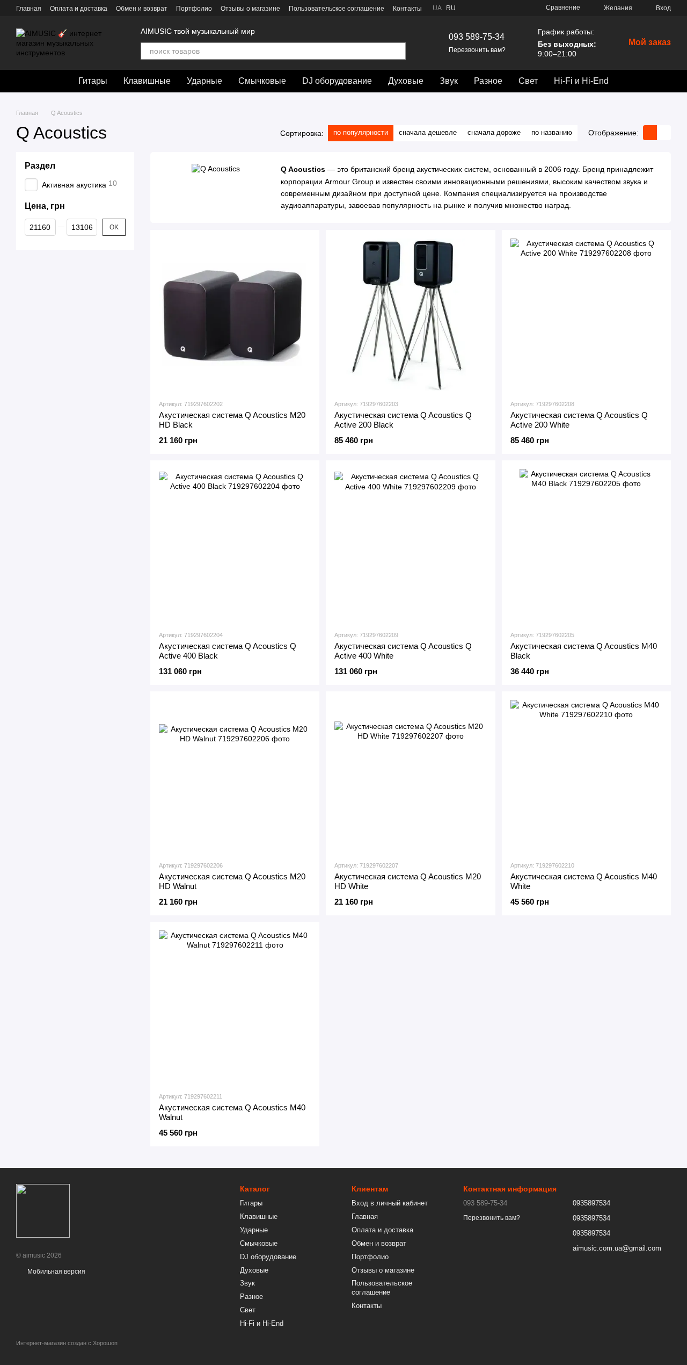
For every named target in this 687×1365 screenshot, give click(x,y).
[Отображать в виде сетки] (650, 132)
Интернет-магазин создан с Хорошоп (67, 1343)
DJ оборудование (337, 80)
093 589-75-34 (477, 36)
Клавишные (147, 80)
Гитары (92, 80)
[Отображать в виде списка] (664, 132)
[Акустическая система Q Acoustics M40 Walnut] (235, 1006)
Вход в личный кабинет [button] (390, 1203)
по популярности (360, 132)
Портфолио (194, 8)
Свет (528, 80)
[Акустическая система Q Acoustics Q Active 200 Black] (410, 315)
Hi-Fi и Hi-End (581, 80)
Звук (449, 80)
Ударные (204, 80)
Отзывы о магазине (250, 8)
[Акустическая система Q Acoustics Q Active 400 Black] (235, 545)
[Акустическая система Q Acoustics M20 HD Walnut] (235, 776)
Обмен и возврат (141, 8)
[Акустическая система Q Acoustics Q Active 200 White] (586, 315)
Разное (488, 80)
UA (437, 8)
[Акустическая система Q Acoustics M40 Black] (586, 545)
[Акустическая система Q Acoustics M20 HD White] (410, 776)
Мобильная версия (55, 1271)
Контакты (407, 8)
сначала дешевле (428, 132)
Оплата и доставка (78, 8)
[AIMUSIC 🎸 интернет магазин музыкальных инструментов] (43, 1210)
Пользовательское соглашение (336, 8)
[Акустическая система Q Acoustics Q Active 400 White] (410, 545)
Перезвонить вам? (477, 50)
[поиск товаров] (397, 51)
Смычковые (262, 80)
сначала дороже (494, 132)
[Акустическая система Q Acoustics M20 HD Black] (235, 315)
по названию (551, 132)
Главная (28, 8)
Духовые (405, 80)
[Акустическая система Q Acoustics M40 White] (586, 776)
